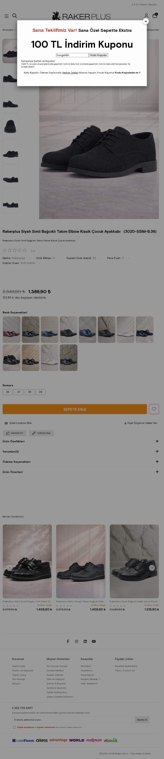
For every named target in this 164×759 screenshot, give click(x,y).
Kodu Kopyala (98, 55)
